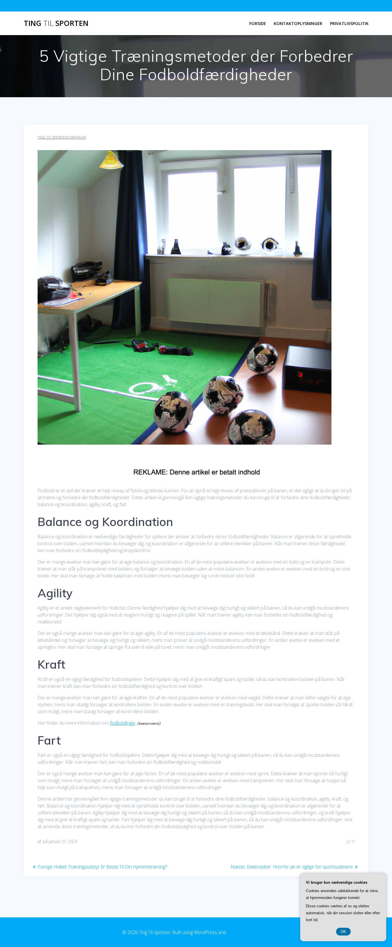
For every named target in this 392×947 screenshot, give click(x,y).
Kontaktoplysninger (298, 23)
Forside (257, 23)
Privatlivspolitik (349, 23)
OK (343, 931)
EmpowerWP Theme (248, 932)
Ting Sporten (56, 23)
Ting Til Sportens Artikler (62, 137)
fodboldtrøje (122, 723)
